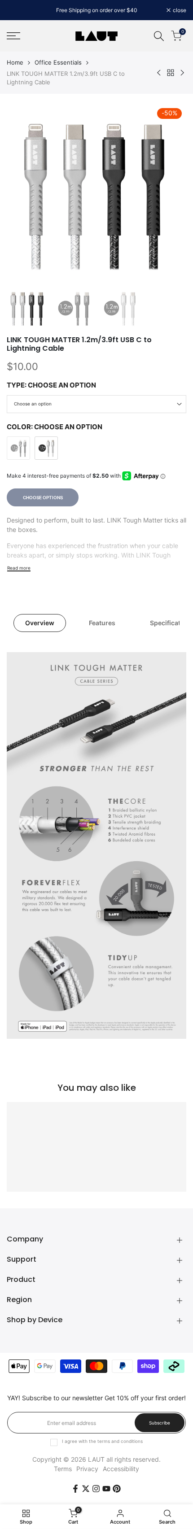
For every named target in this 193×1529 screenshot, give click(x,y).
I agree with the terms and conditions (102, 1441)
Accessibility (121, 1468)
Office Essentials (58, 62)
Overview (39, 623)
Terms (63, 1468)
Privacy (87, 1468)
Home (15, 62)
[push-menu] (13, 36)
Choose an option (33, 403)
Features (102, 623)
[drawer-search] (159, 36)
